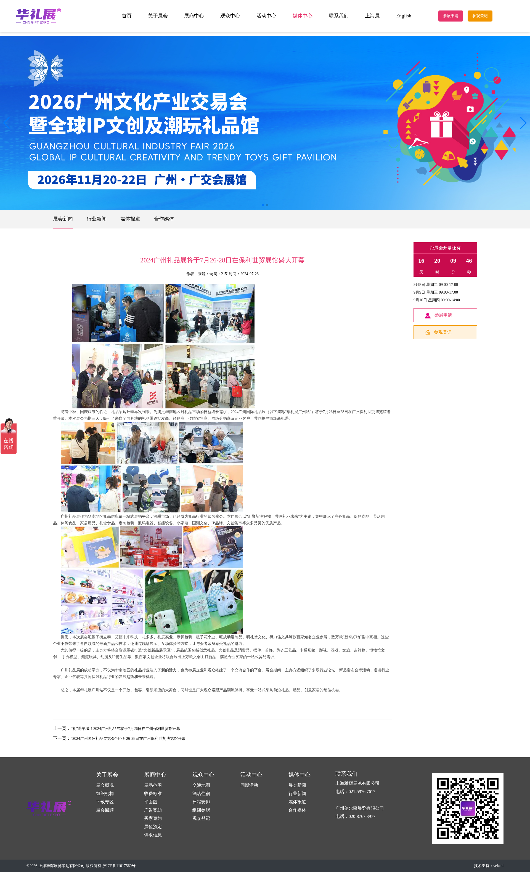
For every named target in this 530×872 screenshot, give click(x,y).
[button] (523, 123)
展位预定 (153, 826)
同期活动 (249, 785)
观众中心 (230, 15)
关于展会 (158, 15)
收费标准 (153, 793)
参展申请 (451, 16)
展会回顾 (105, 810)
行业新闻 (97, 219)
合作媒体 (164, 219)
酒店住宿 (201, 793)
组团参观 (201, 810)
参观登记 (480, 16)
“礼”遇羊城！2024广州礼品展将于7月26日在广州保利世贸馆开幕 (125, 729)
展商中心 (194, 15)
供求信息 (153, 835)
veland (498, 866)
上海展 (372, 15)
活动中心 (266, 15)
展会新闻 (63, 219)
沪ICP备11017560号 (119, 866)
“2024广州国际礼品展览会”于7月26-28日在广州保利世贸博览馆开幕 (128, 739)
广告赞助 (153, 810)
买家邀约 (153, 818)
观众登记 (201, 818)
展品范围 (153, 785)
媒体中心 (302, 15)
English (403, 15)
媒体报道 (130, 219)
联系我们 (339, 15)
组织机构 (105, 793)
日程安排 (201, 801)
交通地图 (201, 785)
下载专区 (105, 801)
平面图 (150, 801)
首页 (127, 15)
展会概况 (105, 785)
